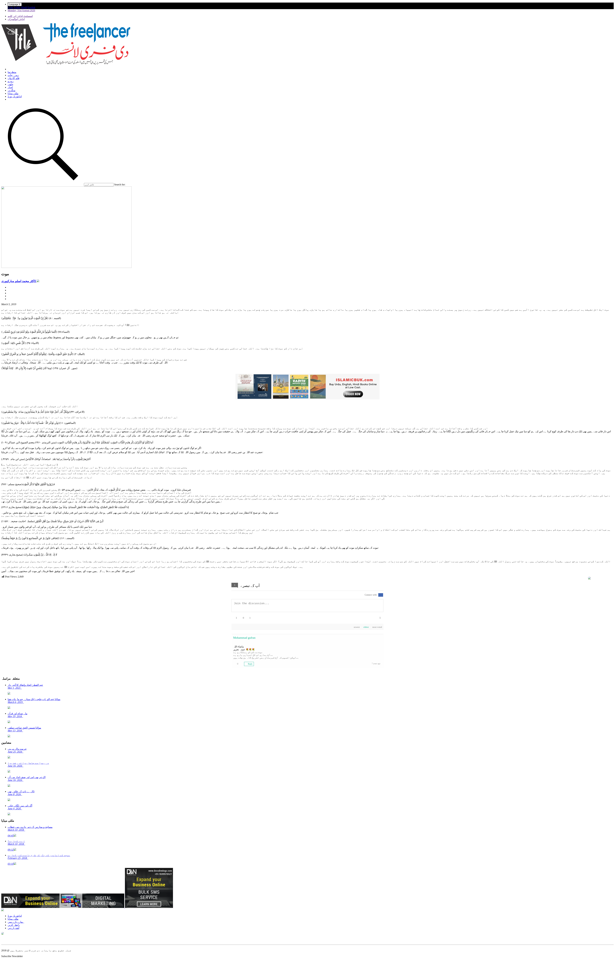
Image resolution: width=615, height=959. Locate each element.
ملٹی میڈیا (13, 93)
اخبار (10, 87)
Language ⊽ (14, 4)
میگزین (11, 90)
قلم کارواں (13, 78)
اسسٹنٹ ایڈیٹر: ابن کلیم (20, 16)
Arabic (17, 7)
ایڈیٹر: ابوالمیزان (16, 19)
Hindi (24, 7)
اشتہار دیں (13, 928)
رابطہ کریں (14, 925)
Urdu (10, 7)
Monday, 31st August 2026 (21, 10)
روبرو (11, 81)
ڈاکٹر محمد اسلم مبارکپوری (19, 281)
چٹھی (10, 84)
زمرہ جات (13, 75)
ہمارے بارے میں (16, 922)
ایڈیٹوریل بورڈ (15, 96)
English (31, 7)
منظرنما (12, 72)
